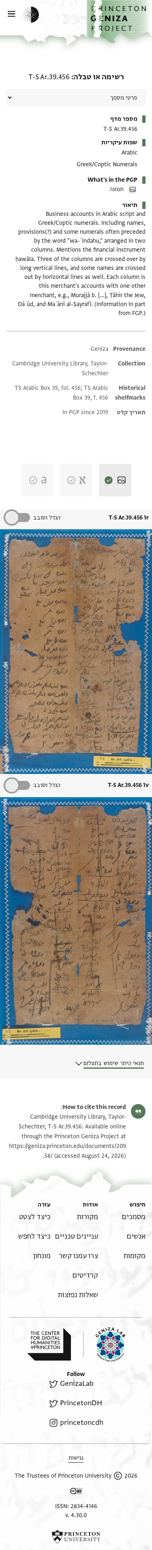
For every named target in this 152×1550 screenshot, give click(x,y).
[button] (119, 21)
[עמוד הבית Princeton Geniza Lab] (104, 1344)
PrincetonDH (81, 1403)
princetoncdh (81, 1422)
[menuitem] (134, 1217)
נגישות (76, 1458)
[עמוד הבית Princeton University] (76, 1536)
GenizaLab (76, 1383)
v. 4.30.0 (76, 1515)
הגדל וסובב (46, 518)
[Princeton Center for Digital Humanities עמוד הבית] (49, 1344)
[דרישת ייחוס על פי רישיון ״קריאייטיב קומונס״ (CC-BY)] (76, 1492)
